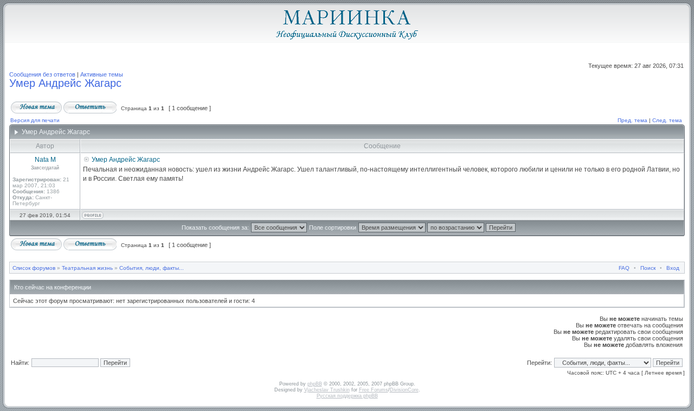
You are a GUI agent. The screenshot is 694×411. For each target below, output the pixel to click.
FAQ (624, 268)
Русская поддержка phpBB (347, 396)
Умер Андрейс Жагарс (65, 83)
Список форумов (33, 268)
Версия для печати (35, 120)
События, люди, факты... (151, 268)
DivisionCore (404, 390)
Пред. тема (632, 120)
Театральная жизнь (87, 268)
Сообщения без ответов (42, 74)
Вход (672, 268)
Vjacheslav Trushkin (327, 390)
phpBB (314, 384)
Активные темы (101, 74)
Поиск (648, 268)
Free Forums (373, 390)
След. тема (667, 120)
